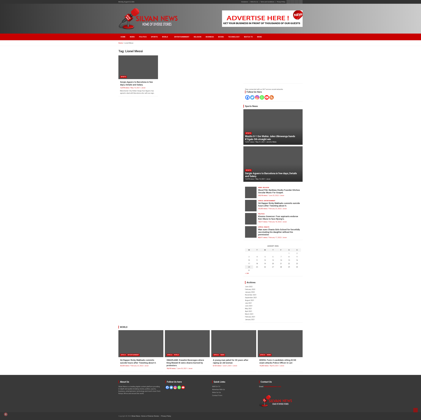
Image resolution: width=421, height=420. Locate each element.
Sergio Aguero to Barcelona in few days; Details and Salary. (136, 83)
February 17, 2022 (275, 237)
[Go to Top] (415, 410)
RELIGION (197, 37)
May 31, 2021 (260, 142)
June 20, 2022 (274, 195)
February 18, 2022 (275, 222)
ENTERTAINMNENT (181, 37)
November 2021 (250, 295)
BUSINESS (210, 37)
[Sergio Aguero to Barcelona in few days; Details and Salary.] (138, 67)
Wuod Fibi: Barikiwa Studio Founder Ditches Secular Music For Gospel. (279, 191)
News (260, 187)
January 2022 (250, 292)
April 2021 (248, 311)
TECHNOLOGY (234, 37)
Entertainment (269, 200)
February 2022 (250, 289)
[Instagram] (257, 97)
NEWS (132, 37)
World (176, 355)
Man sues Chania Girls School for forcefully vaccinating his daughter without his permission (279, 232)
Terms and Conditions (267, 2)
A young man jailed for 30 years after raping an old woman (230, 361)
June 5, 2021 (227, 366)
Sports (123, 77)
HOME (123, 37)
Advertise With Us (218, 389)
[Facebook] (247, 97)
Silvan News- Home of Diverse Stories (145, 416)
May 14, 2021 (135, 88)
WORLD (165, 37)
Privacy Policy (281, 2)
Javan (143, 88)
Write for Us (254, 2)
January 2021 (250, 320)
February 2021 (250, 317)
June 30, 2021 (182, 368)
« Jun (247, 273)
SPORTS (154, 37)
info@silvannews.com (272, 387)
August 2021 (249, 300)
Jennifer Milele (271, 142)
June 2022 (248, 287)
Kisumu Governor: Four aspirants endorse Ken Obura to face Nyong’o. (278, 217)
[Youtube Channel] (267, 97)
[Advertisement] (273, 66)
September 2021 (251, 298)
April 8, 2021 (274, 366)
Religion (266, 187)
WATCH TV (248, 37)
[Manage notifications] (5, 414)
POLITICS (143, 37)
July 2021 (248, 303)
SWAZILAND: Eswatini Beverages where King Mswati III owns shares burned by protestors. (185, 363)
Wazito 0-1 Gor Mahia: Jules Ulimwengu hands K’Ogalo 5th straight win (270, 138)
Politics (261, 214)
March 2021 (249, 314)
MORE (259, 37)
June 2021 (248, 306)
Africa (260, 200)
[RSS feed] (271, 97)
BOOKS (221, 37)
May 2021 (248, 309)
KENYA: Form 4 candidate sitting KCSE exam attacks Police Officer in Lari (277, 361)
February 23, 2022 (275, 209)
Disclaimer (244, 2)
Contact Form (217, 395)
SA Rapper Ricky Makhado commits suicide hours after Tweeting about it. (279, 204)
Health (266, 227)
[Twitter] (252, 97)
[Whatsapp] (262, 97)
